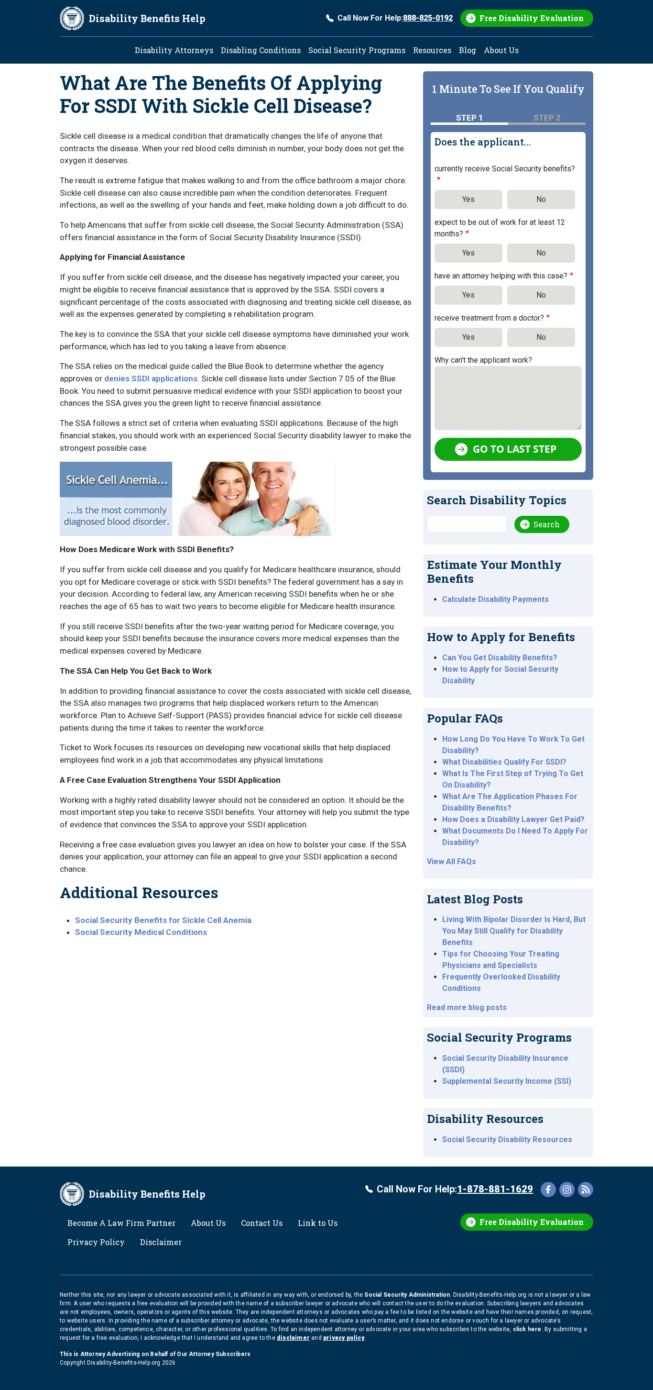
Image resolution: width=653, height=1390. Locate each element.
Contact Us (262, 1223)
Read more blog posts (467, 1007)
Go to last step (514, 449)
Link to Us (317, 1223)
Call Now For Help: (395, 17)
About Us (501, 50)
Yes (468, 199)
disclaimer (293, 1337)
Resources (432, 50)
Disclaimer (161, 1242)
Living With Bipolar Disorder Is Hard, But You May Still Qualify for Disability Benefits (514, 931)
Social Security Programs (356, 50)
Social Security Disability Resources (507, 1139)
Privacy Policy (96, 1242)
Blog (467, 50)
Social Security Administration (407, 1294)
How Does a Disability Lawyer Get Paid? (513, 819)
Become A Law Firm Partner (121, 1223)
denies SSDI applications (150, 378)
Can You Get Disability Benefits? (499, 657)
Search (546, 524)
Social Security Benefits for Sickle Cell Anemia (163, 920)
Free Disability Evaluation (531, 18)
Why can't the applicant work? (483, 360)
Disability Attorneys (174, 50)
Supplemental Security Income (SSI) (506, 1081)
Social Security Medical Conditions (141, 932)
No (541, 199)
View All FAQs (451, 861)
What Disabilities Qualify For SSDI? (504, 762)
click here (527, 1329)
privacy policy (343, 1337)
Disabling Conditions (261, 50)
